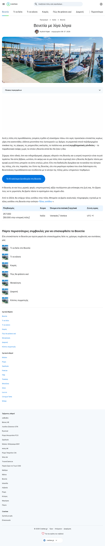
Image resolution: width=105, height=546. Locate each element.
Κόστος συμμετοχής (9, 347)
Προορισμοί (44, 20)
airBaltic (5, 418)
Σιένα (4, 388)
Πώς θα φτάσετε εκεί (62, 11)
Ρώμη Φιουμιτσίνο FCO (10, 435)
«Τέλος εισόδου (45, 201)
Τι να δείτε (17, 11)
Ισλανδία (5, 483)
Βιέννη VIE (5, 422)
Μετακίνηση (6, 338)
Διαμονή (80, 11)
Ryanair (5, 431)
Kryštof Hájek (45, 31)
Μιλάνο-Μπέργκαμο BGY (11, 444)
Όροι (51, 529)
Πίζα (3, 375)
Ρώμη (4, 362)
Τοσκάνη (5, 379)
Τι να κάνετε (32, 11)
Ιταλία (54, 20)
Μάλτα (4, 474)
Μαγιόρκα (5, 501)
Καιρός (45, 11)
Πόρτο (4, 505)
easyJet (5, 448)
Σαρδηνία (5, 366)
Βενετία (5, 11)
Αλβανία (5, 488)
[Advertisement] (52, 114)
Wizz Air (5, 457)
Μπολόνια (5, 383)
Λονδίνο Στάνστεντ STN (10, 427)
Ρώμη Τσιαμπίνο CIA (9, 453)
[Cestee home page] (12, 4)
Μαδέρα (5, 470)
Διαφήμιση (67, 529)
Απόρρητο (58, 529)
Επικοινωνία (6, 520)
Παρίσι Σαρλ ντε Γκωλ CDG (11, 466)
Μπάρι (4, 401)
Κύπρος (5, 496)
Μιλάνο (4, 357)
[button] (4, 4)
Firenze (4, 370)
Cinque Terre (7, 397)
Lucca (4, 392)
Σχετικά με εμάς (7, 516)
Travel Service (7, 461)
